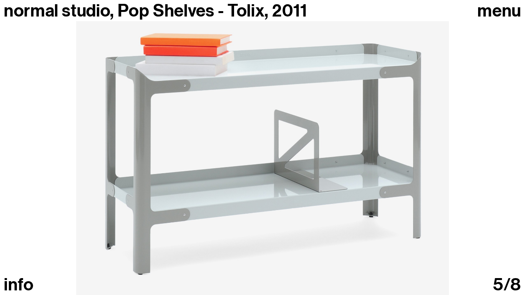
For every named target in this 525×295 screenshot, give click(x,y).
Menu (499, 11)
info (19, 284)
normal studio (57, 10)
